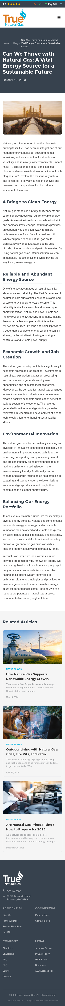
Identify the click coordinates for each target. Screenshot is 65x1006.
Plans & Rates (10, 920)
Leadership (8, 953)
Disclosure (40, 965)
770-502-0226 (14, 890)
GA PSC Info (41, 959)
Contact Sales (42, 920)
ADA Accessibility (44, 970)
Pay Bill (6, 932)
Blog (15, 43)
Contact (7, 976)
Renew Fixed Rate (12, 926)
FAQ (5, 965)
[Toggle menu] (59, 17)
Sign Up (7, 915)
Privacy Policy (42, 953)
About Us (7, 948)
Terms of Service (44, 948)
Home (6, 43)
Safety (6, 970)
